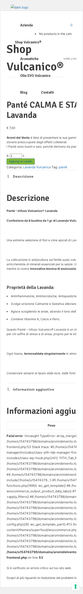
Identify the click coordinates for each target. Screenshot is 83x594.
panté (63, 167)
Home (67, 59)
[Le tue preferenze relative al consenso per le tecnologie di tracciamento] (76, 587)
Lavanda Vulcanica (37, 167)
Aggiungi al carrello (20, 161)
